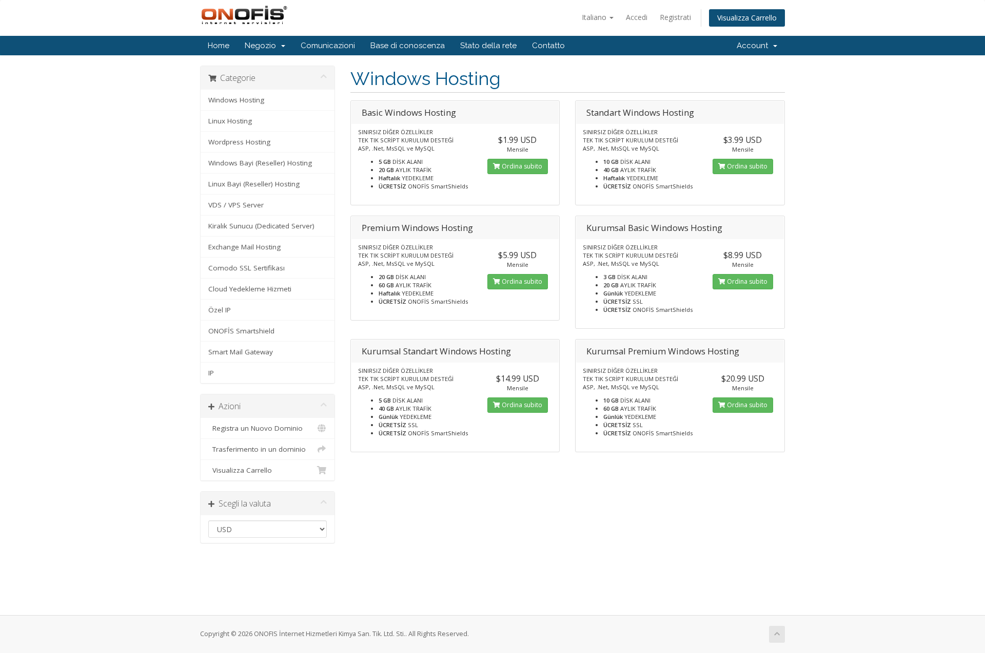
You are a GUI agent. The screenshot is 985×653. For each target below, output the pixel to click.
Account (754, 45)
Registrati (675, 17)
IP (211, 372)
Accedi (636, 17)
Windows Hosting (236, 99)
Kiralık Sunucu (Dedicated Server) (261, 225)
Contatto (548, 45)
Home (218, 45)
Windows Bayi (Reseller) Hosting (260, 162)
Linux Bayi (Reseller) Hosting (254, 183)
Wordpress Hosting (239, 141)
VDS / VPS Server (236, 204)
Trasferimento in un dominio (257, 449)
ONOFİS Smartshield (241, 330)
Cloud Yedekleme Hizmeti (249, 288)
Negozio (262, 45)
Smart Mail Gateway (240, 351)
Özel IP (219, 309)
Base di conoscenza (407, 45)
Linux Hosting (230, 120)
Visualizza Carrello (747, 18)
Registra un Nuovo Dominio (255, 428)
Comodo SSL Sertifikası (246, 267)
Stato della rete (488, 45)
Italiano (595, 17)
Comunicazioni (328, 45)
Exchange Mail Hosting (244, 246)
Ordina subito (521, 166)
